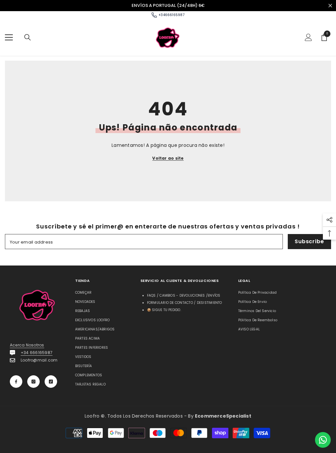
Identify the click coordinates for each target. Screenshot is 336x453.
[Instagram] (33, 381)
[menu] (9, 37)
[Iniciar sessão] (308, 37)
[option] (168, 5)
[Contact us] (323, 440)
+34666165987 (171, 14)
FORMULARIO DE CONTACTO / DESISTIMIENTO (184, 302)
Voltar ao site (167, 158)
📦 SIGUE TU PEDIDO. (164, 309)
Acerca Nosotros (27, 345)
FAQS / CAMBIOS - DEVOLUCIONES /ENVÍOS (183, 295)
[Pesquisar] (28, 37)
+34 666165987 (36, 352)
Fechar (330, 5)
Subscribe (309, 241)
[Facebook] (16, 381)
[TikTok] (51, 381)
